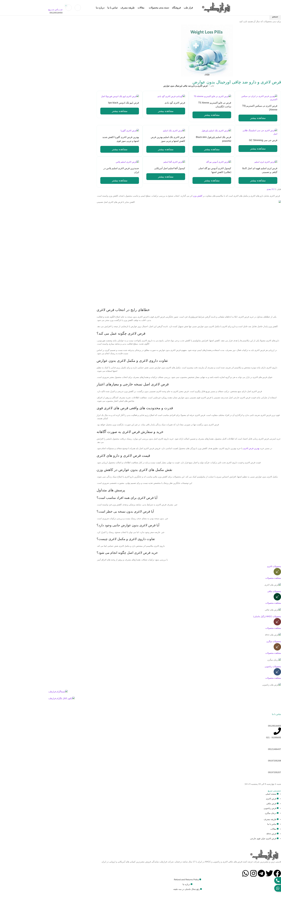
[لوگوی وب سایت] (214, 7)
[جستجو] (77, 8)
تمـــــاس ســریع (55, 9)
